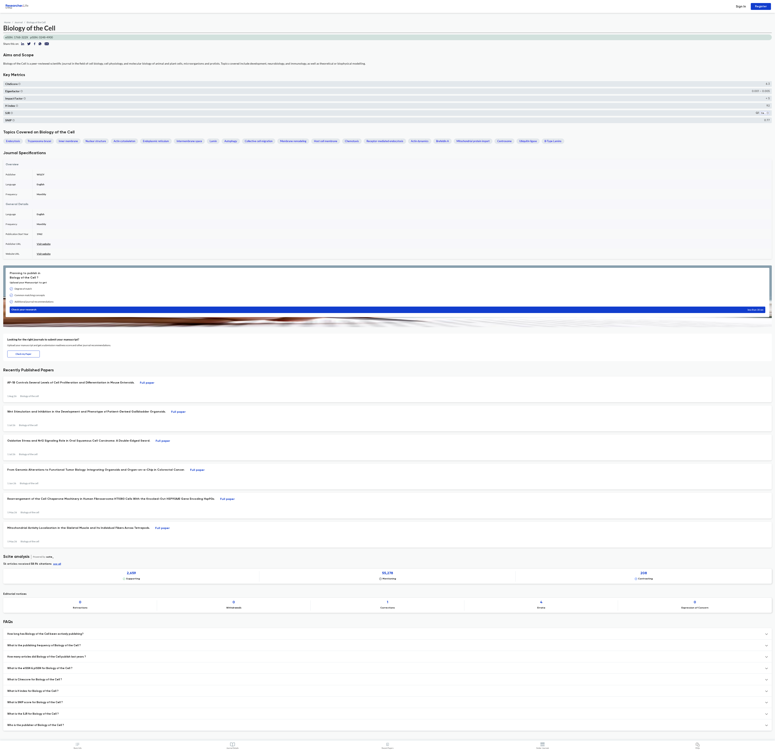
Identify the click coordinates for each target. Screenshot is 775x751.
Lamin (213, 141)
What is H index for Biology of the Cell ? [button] (33, 691)
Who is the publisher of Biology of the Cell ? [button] (35, 725)
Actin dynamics (419, 141)
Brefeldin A (442, 141)
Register (761, 6)
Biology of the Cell (36, 22)
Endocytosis (13, 141)
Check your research (387, 309)
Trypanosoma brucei (39, 141)
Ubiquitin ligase (528, 141)
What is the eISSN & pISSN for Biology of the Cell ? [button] (39, 668)
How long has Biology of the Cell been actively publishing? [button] (45, 634)
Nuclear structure (96, 141)
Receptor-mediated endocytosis (385, 141)
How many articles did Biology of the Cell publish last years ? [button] (46, 657)
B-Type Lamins (553, 141)
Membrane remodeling (293, 141)
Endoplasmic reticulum (156, 141)
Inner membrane (68, 141)
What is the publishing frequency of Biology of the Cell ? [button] (44, 645)
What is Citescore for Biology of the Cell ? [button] (34, 679)
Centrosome (504, 141)
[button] (19, 84)
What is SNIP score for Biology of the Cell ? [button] (35, 702)
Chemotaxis (352, 141)
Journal (19, 22)
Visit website (43, 243)
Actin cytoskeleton (124, 141)
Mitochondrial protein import (473, 141)
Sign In (741, 6)
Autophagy (230, 141)
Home (7, 22)
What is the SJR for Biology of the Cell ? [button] (33, 714)
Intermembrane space (189, 141)
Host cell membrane (325, 141)
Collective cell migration (258, 141)
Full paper (147, 382)
